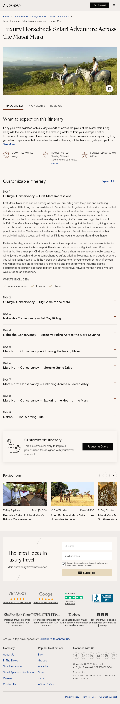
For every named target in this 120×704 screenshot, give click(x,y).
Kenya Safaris (39, 16)
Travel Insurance (12, 666)
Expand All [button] (108, 181)
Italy (40, 654)
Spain (41, 672)
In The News (10, 660)
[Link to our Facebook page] (76, 656)
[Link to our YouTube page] (99, 656)
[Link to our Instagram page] (84, 656)
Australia (43, 666)
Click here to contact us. (55, 638)
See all (54, 163)
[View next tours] (113, 475)
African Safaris (20, 16)
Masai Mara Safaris (59, 16)
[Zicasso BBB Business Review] (102, 598)
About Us (8, 654)
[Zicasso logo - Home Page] (12, 5)
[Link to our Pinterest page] (106, 656)
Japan (41, 678)
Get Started (100, 5)
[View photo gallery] (109, 88)
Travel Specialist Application (19, 672)
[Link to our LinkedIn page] (91, 656)
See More (9, 144)
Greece (42, 660)
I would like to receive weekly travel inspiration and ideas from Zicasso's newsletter (87, 564)
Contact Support (108, 696)
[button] (60, 241)
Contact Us (9, 684)
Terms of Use (89, 696)
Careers (7, 678)
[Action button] (114, 5)
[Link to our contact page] (114, 656)
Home (6, 16)
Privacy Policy (72, 696)
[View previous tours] (103, 475)
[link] (25, 503)
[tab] (13, 105)
